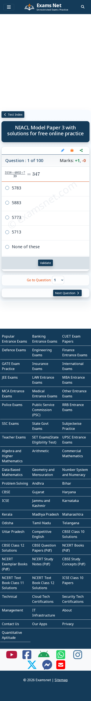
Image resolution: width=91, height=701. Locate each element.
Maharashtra (72, 514)
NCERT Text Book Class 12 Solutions (43, 582)
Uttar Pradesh (13, 531)
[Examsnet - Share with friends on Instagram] (77, 657)
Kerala (7, 514)
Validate (45, 263)
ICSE (5, 500)
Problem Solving (15, 483)
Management (12, 610)
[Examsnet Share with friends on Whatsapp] (60, 657)
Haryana (69, 492)
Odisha (7, 523)
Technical (9, 596)
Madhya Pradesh (45, 514)
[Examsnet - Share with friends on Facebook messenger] (47, 667)
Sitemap (61, 680)
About (67, 610)
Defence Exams (14, 350)
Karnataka (70, 500)
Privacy (68, 624)
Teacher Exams (14, 437)
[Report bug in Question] (72, 150)
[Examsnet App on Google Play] (43, 657)
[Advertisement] (45, 61)
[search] (83, 7)
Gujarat (38, 492)
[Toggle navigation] (8, 7)
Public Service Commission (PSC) (43, 409)
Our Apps (39, 624)
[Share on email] (60, 667)
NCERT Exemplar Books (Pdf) (15, 564)
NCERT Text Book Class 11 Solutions (13, 582)
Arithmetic (40, 451)
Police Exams (12, 404)
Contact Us (10, 624)
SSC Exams (10, 423)
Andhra (38, 483)
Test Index (14, 115)
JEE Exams (10, 377)
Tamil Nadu (41, 523)
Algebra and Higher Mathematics (12, 456)
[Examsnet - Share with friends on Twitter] (32, 667)
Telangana (70, 523)
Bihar (66, 483)
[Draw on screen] (62, 150)
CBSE (6, 492)
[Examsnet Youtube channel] (11, 657)
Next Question (65, 293)
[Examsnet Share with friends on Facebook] (27, 657)
